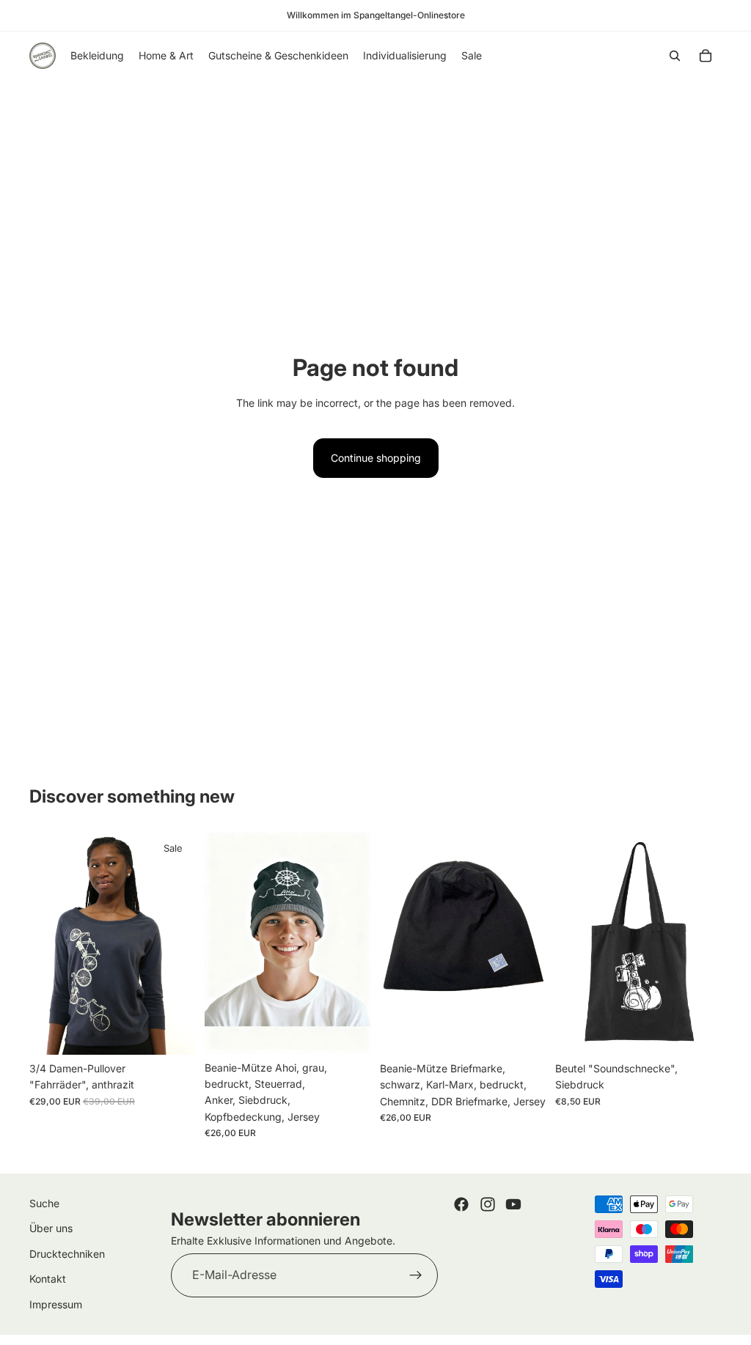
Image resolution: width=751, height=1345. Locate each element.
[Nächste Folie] (180, 943)
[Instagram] (488, 1204)
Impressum (55, 1304)
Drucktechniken (67, 1254)
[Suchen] (675, 56)
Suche (44, 1203)
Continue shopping (376, 458)
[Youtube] (513, 1204)
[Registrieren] (415, 1276)
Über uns (51, 1229)
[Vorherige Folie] (45, 943)
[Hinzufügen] (173, 1032)
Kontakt (47, 1279)
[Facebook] (461, 1204)
